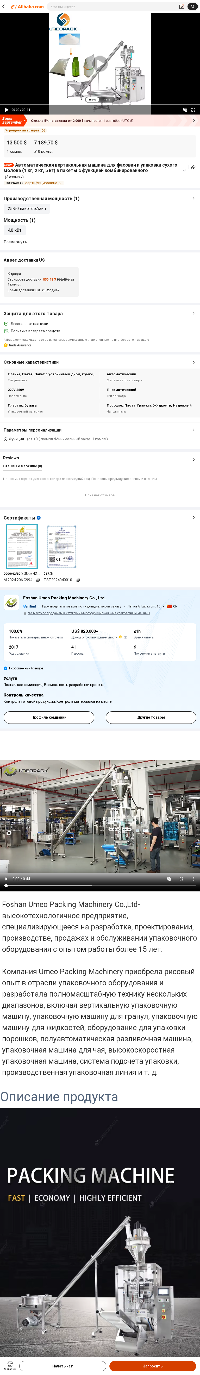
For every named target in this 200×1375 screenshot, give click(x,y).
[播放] (6, 109)
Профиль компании (49, 717)
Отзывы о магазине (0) (22, 466)
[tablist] (100, 100)
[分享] (193, 167)
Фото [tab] (107, 99)
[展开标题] (184, 170)
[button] (25, 130)
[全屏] (193, 109)
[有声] (185, 109)
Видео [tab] (92, 99)
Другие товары (151, 717)
